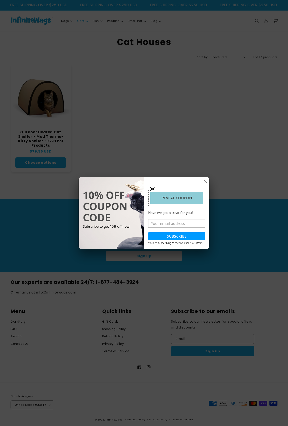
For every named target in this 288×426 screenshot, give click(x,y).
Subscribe (177, 236)
